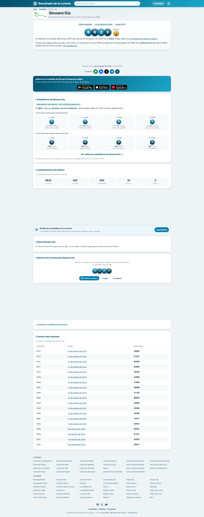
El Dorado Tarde (85, 480)
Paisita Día (130, 480)
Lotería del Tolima (39, 465)
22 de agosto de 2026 (77, 362)
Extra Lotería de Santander (160, 461)
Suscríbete (93, 509)
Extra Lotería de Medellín (136, 472)
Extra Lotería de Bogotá (135, 465)
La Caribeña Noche (87, 490)
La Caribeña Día (85, 487)
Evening (83, 483)
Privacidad (111, 509)
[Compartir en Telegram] (112, 71)
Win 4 (152, 497)
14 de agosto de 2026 (77, 403)
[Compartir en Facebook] (101, 71)
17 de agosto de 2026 (77, 388)
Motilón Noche (108, 490)
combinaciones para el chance (143, 39)
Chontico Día (61, 480)
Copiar (105, 278)
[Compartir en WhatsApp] (95, 71)
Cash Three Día (38, 494)
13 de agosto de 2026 (77, 408)
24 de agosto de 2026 (77, 351)
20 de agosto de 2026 (77, 372)
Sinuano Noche (155, 483)
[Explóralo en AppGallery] (119, 87)
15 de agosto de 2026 (77, 398)
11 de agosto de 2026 (77, 419)
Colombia (158, 3)
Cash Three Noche (40, 497)
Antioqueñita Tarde (40, 483)
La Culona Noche (86, 497)
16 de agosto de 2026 (77, 393)
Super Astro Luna (156, 490)
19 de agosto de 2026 (77, 377)
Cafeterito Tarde (39, 490)
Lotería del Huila (39, 472)
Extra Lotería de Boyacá (135, 468)
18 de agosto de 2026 (77, 382)
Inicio (35, 9)
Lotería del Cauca (109, 465)
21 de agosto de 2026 (77, 367)
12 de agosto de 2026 (77, 413)
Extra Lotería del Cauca (158, 465)
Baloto (105, 468)
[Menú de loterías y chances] (168, 3)
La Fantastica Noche (110, 483)
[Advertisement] (102, 57)
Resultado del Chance (118, 513)
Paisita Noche (132, 483)
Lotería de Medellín (87, 465)
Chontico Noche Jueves (65, 487)
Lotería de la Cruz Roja (41, 468)
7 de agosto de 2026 (76, 439)
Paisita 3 (106, 497)
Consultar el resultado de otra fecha (52, 325)
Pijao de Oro (131, 487)
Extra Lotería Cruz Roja (135, 461)
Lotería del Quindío (87, 461)
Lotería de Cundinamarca (42, 461)
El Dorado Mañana (63, 494)
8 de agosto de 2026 (76, 434)
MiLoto (105, 487)
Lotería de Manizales (64, 461)
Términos (102, 509)
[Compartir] (117, 71)
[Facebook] (98, 504)
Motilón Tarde (108, 494)
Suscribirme (161, 230)
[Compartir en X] (106, 71)
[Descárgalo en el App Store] (102, 87)
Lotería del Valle (62, 468)
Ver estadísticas (70, 45)
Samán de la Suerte (134, 497)
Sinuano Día (154, 480)
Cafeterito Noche (39, 487)
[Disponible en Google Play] (85, 87)
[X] (102, 504)
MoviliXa (106, 513)
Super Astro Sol (156, 494)
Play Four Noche (133, 494)
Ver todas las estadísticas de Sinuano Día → (102, 154)
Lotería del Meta (62, 465)
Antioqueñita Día (39, 480)
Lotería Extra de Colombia (112, 472)
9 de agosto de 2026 (76, 429)
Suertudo (153, 487)
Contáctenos (132, 513)
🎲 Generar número (89, 278)
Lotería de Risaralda (87, 468)
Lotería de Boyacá (109, 461)
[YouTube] (106, 504)
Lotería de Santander (87, 472)
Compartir (117, 278)
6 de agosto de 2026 (76, 445)
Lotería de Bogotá (63, 472)
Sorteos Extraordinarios (158, 468)
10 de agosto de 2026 (77, 424)
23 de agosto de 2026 (77, 356)
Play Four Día (131, 490)
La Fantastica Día (109, 480)
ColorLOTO (60, 490)
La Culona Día (85, 494)
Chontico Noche (62, 483)
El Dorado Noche (62, 497)
